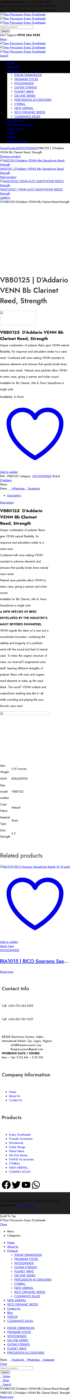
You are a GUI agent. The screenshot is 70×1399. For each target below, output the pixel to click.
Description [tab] (14, 496)
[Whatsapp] (35, 1184)
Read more (6, 972)
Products (12, 148)
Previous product (10, 156)
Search (5, 31)
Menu (3, 39)
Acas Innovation (26, 1205)
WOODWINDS (27, 148)
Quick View (7, 946)
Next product (8, 177)
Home (3, 148)
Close (3, 1224)
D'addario (6, 480)
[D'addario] (18, 324)
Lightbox (5, 198)
